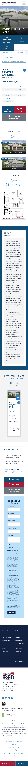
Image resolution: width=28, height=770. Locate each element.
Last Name (11, 513)
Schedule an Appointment (14, 117)
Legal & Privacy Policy (13, 747)
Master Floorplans (19, 661)
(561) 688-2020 (14, 684)
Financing (17, 637)
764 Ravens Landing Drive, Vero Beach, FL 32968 (14, 457)
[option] (7, 53)
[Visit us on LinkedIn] (8, 698)
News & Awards (19, 640)
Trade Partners (18, 648)
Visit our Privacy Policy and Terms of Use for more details (13, 602)
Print (15, 137)
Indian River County (7, 637)
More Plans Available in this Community (14, 61)
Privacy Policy (10, 607)
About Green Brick (19, 643)
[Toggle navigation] (24, 3)
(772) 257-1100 (9, 682)
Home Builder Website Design (12, 753)
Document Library (19, 658)
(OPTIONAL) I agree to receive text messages (14, 573)
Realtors (4, 648)
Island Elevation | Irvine (14, 152)
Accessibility (14, 750)
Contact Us (22, 763)
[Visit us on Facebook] (3, 698)
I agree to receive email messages (14, 552)
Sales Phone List (6, 658)
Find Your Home (6, 631)
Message (10, 535)
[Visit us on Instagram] (11, 698)
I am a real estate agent (14, 546)
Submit (11, 612)
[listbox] (14, 53)
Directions (8, 111)
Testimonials (18, 634)
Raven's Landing (9, 57)
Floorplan (19, 52)
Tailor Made (5, 651)
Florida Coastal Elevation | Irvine (14, 167)
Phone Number (12, 528)
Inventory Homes (6, 634)
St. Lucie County (6, 640)
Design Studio (18, 655)
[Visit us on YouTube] (6, 698)
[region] (14, 53)
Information (7, 52)
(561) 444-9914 (17, 472)
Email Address (12, 521)
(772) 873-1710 (15, 686)
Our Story (17, 631)
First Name (11, 506)
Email (7, 472)
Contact (4, 655)
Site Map (14, 744)
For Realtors (18, 651)
